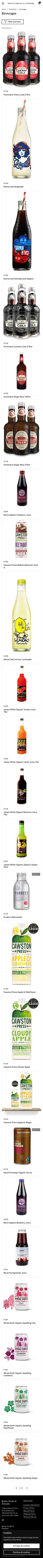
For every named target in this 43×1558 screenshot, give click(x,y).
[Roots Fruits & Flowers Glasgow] (21, 3)
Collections (12, 9)
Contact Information (31, 1505)
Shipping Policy (29, 1514)
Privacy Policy (29, 1508)
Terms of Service (29, 1517)
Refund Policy (28, 1511)
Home (4, 9)
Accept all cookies (21, 1546)
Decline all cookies (21, 1552)
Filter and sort (14, 21)
